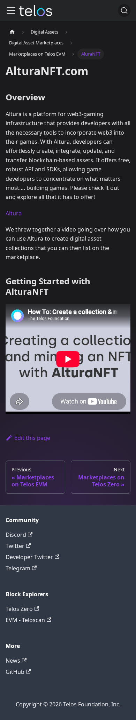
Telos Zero (19, 609)
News (13, 660)
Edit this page (32, 438)
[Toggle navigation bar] (11, 10)
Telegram (18, 568)
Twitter (15, 546)
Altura (14, 213)
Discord (16, 535)
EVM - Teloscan (25, 620)
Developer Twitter (29, 557)
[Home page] (12, 32)
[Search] (124, 10)
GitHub (15, 672)
